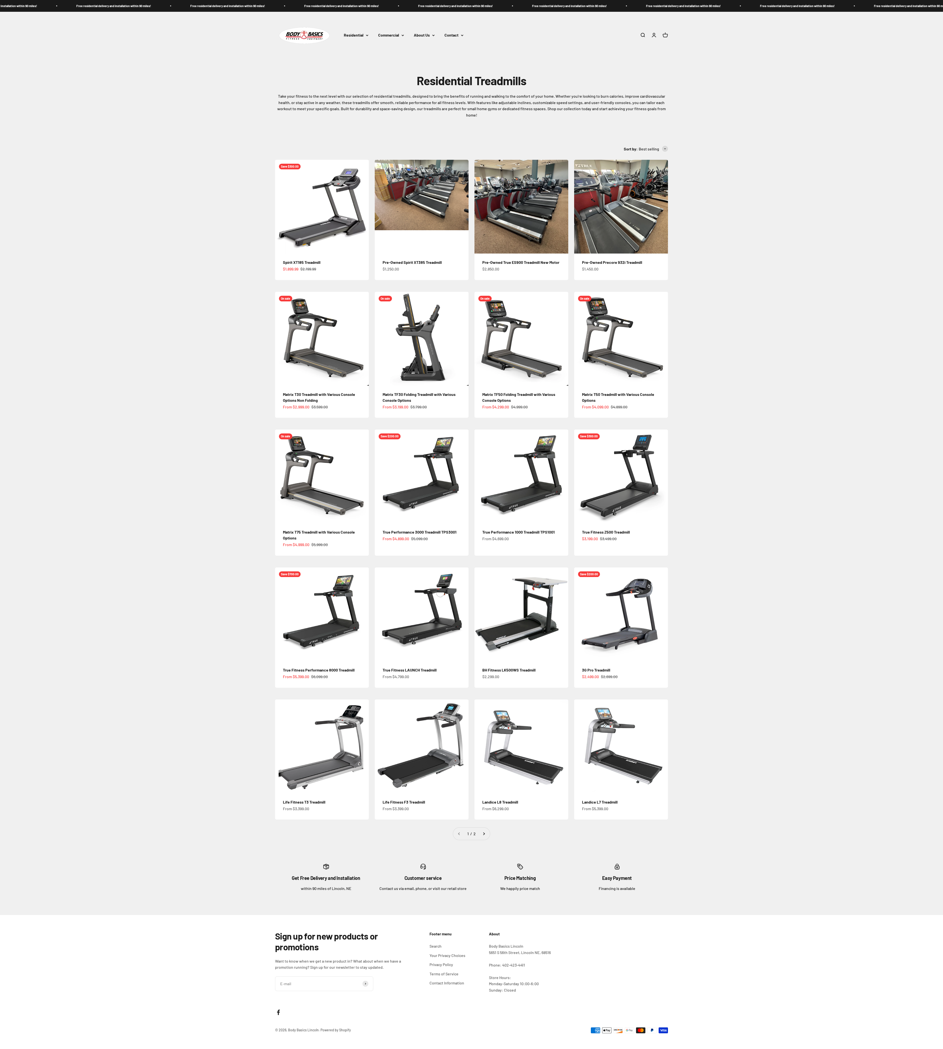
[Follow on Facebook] (278, 1012)
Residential (353, 35)
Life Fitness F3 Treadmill (404, 802)
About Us (422, 35)
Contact (451, 35)
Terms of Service (444, 973)
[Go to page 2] (484, 834)
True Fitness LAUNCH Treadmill (410, 670)
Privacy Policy (441, 964)
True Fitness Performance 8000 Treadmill (319, 670)
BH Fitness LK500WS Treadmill (509, 670)
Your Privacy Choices (447, 955)
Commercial (388, 35)
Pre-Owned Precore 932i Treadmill (612, 262)
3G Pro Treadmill (596, 670)
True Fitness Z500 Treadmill (606, 532)
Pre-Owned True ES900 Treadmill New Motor (520, 262)
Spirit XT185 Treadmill (301, 262)
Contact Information (447, 983)
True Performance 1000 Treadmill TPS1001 (518, 532)
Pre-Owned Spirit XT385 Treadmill (412, 262)
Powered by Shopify (335, 1030)
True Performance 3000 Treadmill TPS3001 (420, 532)
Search (436, 946)
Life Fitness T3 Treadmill (304, 802)
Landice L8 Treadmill (500, 802)
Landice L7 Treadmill (600, 802)
